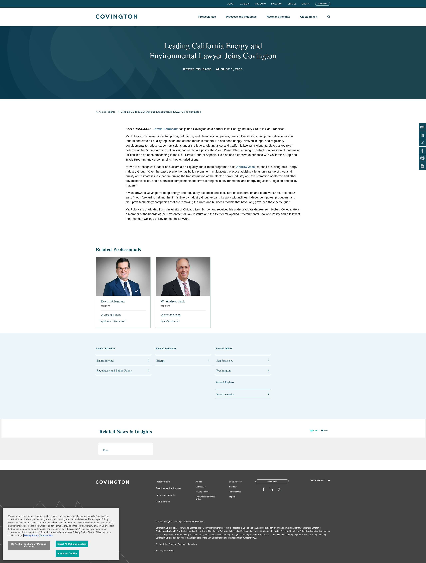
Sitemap (233, 487)
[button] (314, 430)
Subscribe (323, 4)
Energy (160, 360)
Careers (245, 4)
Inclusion (276, 4)
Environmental (105, 360)
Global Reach (163, 501)
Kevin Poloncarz (113, 301)
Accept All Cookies (67, 553)
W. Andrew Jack (173, 301)
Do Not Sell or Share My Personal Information (29, 545)
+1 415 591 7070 (111, 315)
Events (306, 4)
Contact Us (201, 487)
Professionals (163, 481)
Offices (292, 4)
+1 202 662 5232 (171, 315)
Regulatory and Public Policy (114, 370)
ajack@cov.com (170, 321)
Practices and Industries (168, 488)
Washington (223, 370)
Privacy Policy (31, 535)
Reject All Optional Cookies (71, 544)
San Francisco (224, 360)
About (230, 4)
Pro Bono (260, 4)
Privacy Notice (202, 492)
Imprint (232, 497)
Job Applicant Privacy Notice (205, 498)
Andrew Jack (245, 167)
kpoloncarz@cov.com (113, 321)
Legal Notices (235, 482)
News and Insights (105, 111)
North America (225, 394)
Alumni (199, 482)
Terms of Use (235, 492)
